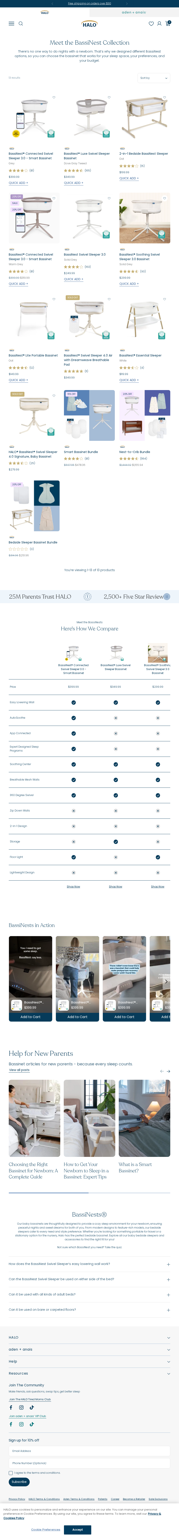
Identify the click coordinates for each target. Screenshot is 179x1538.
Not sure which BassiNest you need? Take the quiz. (89, 1247)
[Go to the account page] (159, 23)
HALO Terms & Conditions (44, 1499)
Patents (102, 1499)
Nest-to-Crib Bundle (134, 452)
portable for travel (144, 1232)
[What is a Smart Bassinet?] (144, 1118)
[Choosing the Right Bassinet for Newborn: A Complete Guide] (34, 1118)
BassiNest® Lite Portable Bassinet (33, 356)
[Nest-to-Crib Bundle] (144, 415)
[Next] (127, 3)
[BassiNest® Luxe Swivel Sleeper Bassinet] (89, 117)
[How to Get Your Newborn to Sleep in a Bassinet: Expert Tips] (89, 1118)
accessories (73, 1239)
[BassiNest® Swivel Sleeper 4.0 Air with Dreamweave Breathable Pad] (89, 319)
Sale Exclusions (158, 1499)
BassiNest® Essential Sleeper (140, 356)
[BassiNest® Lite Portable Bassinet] (34, 319)
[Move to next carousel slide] (168, 1071)
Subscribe (19, 1482)
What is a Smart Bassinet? (135, 1167)
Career (115, 1499)
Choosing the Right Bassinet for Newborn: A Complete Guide (33, 1170)
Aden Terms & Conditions (79, 1499)
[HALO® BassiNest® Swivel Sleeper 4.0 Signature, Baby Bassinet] (34, 415)
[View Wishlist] (151, 23)
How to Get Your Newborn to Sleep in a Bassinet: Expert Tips (86, 1170)
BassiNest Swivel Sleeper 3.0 (85, 254)
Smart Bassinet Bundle (81, 452)
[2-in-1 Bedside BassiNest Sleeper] (144, 117)
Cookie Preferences (45, 1529)
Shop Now (73, 887)
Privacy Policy (17, 1499)
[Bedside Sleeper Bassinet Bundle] (34, 505)
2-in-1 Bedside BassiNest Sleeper (143, 154)
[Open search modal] (20, 23)
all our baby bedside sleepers (139, 1235)
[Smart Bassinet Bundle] (89, 415)
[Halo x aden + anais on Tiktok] (32, 1408)
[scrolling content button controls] (166, 596)
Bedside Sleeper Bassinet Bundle (33, 542)
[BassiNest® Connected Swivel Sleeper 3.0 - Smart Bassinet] (34, 117)
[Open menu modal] (11, 23)
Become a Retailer (134, 1499)
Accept (77, 1529)
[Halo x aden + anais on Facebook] (11, 1408)
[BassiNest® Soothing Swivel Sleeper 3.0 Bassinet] (144, 218)
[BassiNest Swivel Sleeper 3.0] (89, 218)
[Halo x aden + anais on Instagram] (21, 1408)
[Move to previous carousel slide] (162, 1071)
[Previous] (52, 3)
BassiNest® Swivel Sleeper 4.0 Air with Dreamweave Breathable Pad (88, 360)
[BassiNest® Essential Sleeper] (144, 319)
